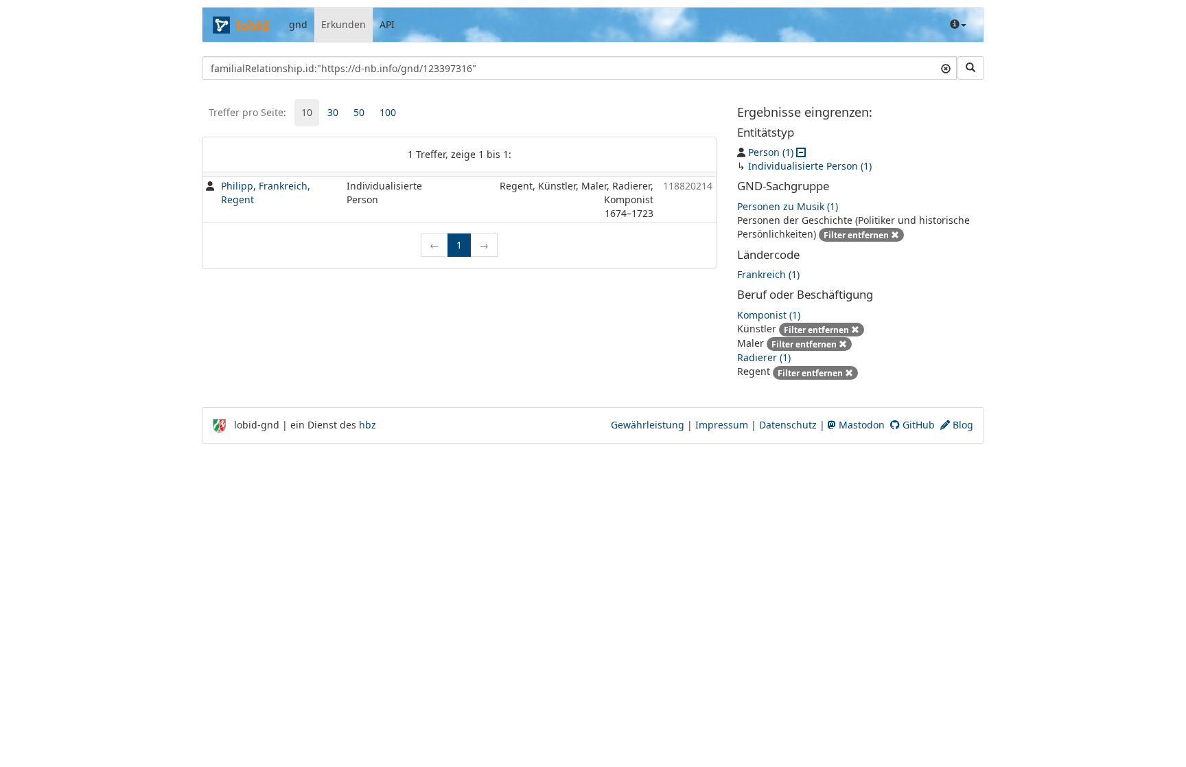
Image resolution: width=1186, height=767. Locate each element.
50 (358, 112)
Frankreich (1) (768, 274)
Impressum (721, 424)
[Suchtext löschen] (946, 68)
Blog (961, 424)
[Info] (958, 25)
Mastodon (860, 424)
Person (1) (770, 152)
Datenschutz (788, 424)
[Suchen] (970, 68)
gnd (298, 24)
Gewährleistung (647, 424)
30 (332, 112)
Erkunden (343, 24)
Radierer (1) (764, 357)
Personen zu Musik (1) (787, 206)
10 (306, 112)
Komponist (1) (768, 314)
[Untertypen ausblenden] (801, 152)
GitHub (917, 424)
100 (388, 112)
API (387, 24)
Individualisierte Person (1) (810, 165)
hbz (367, 424)
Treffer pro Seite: (247, 112)
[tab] (306, 112)
